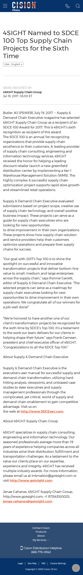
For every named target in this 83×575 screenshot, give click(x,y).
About (41, 535)
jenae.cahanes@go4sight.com (27, 501)
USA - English (12, 64)
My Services (40, 539)
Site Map (32, 563)
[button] (67, 6)
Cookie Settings (58, 563)
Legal (20, 563)
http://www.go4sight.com (31, 480)
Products (41, 531)
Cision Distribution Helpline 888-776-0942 (42, 550)
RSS (43, 563)
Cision (47, 569)
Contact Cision (41, 527)
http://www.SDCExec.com (42, 411)
